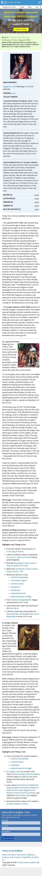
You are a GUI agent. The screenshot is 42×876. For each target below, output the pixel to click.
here (20, 777)
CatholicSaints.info (18, 593)
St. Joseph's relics (13, 771)
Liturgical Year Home (9, 7)
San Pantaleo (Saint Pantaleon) (27, 774)
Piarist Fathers (20, 795)
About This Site (8, 855)
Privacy (5, 857)
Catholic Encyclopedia (19, 577)
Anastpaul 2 (15, 590)
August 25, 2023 (9, 86)
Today (22, 7)
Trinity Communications (26, 862)
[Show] (13, 93)
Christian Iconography (19, 600)
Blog (29, 7)
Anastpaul (15, 765)
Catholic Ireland (17, 583)
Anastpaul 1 (15, 587)
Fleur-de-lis (14, 608)
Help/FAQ (26, 857)
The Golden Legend (19, 580)
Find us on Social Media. (12, 850)
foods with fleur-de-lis (15, 614)
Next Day (25, 37)
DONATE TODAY (21, 29)
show (36, 195)
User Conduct (15, 857)
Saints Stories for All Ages (21, 596)
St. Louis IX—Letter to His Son (18, 557)
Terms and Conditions (25, 855)
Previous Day (14, 37)
